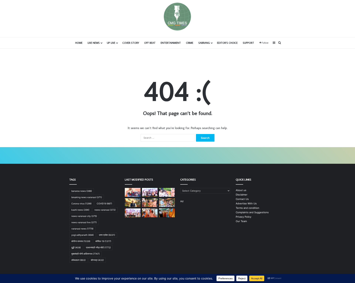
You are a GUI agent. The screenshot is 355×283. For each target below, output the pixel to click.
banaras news (81, 191)
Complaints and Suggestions (252, 212)
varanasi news (82, 228)
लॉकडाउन (78, 260)
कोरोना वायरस (80, 241)
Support (248, 42)
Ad (181, 201)
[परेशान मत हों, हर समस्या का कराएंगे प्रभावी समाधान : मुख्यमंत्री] (167, 192)
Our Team (241, 221)
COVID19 (104, 203)
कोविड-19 (103, 241)
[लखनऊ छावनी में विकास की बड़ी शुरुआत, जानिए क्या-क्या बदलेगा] (150, 192)
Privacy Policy (243, 216)
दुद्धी (76, 247)
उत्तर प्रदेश (107, 235)
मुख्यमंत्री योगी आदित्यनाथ (85, 253)
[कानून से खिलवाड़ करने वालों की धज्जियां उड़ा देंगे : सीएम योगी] (167, 212)
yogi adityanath (82, 235)
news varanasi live (84, 222)
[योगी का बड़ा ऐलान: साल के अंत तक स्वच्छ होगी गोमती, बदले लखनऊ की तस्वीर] (133, 192)
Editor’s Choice (227, 42)
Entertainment (171, 42)
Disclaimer (241, 194)
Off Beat (149, 42)
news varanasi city (84, 216)
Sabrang (204, 42)
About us (241, 190)
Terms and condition (247, 207)
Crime (189, 42)
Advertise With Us (246, 203)
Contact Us (242, 199)
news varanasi (105, 209)
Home (78, 42)
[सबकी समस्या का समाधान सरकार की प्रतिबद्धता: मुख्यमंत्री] (150, 202)
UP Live (111, 42)
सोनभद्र (97, 260)
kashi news (80, 209)
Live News (94, 42)
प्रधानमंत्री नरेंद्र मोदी (98, 247)
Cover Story (130, 42)
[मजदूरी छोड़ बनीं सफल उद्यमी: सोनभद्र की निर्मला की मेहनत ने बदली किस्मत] (167, 202)
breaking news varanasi (86, 197)
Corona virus (81, 203)
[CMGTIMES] (177, 16)
